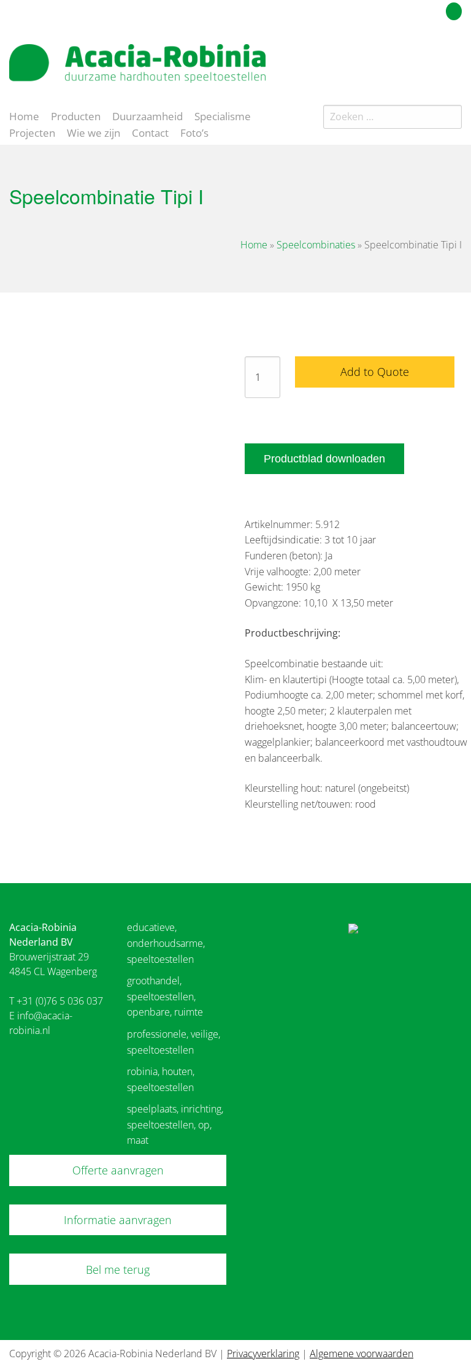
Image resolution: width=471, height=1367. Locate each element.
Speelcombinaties (316, 244)
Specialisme (222, 115)
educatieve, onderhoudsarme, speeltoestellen (166, 943)
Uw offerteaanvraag (399, 9)
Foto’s (194, 132)
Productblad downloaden (324, 459)
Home (24, 115)
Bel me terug (118, 1269)
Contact (150, 132)
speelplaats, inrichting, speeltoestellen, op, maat (175, 1124)
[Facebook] (433, 57)
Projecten (32, 132)
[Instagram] (455, 57)
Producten (76, 115)
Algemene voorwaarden (361, 1353)
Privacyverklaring (263, 1353)
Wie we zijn (93, 132)
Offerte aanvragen (118, 1170)
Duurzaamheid (147, 115)
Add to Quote (374, 371)
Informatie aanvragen (118, 1219)
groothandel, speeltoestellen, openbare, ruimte (165, 996)
